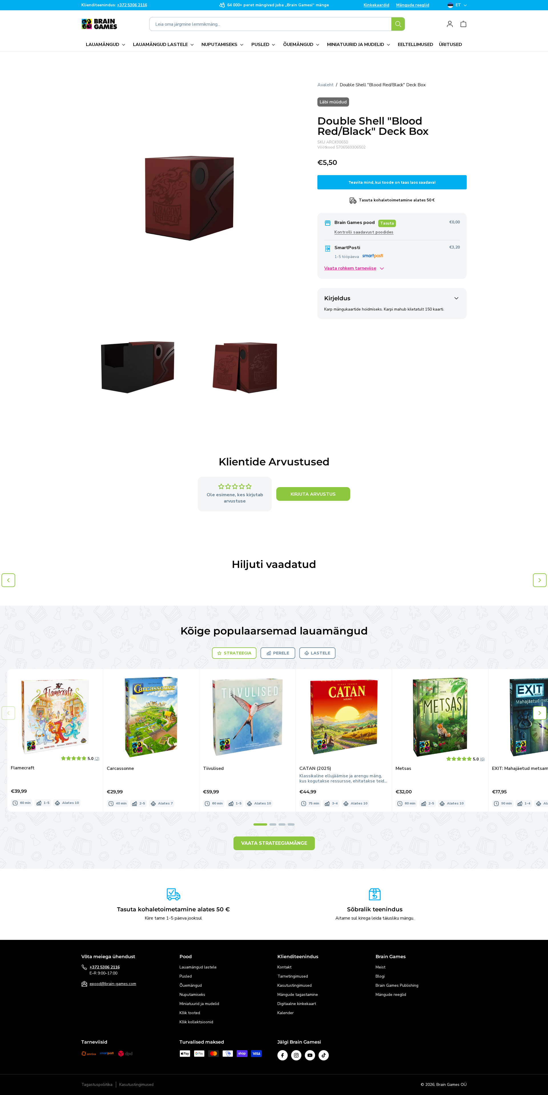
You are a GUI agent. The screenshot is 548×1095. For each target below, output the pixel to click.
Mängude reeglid (412, 5)
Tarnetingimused (292, 976)
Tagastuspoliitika (96, 1085)
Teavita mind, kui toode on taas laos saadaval (392, 182)
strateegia (237, 653)
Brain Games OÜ (451, 1084)
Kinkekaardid (376, 5)
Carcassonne (120, 768)
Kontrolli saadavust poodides (364, 232)
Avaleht (325, 85)
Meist (380, 967)
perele (281, 653)
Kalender (285, 1013)
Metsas (403, 768)
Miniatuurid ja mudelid (199, 1003)
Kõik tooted (190, 1013)
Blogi (380, 976)
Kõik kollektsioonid (196, 1022)
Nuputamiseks (192, 994)
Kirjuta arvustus (313, 494)
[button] (106, 44)
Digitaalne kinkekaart (296, 1003)
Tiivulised (213, 768)
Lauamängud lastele (198, 967)
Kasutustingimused (294, 985)
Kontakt (284, 967)
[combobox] (277, 24)
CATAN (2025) (315, 768)
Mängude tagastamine (297, 994)
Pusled (186, 976)
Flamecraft (23, 768)
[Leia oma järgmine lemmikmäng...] (398, 24)
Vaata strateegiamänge (274, 843)
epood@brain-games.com (113, 983)
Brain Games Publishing (397, 985)
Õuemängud (191, 985)
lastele (320, 653)
